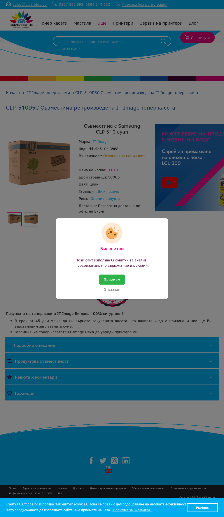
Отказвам (112, 289)
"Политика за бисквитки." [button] (132, 510)
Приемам (112, 279)
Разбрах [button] (202, 507)
